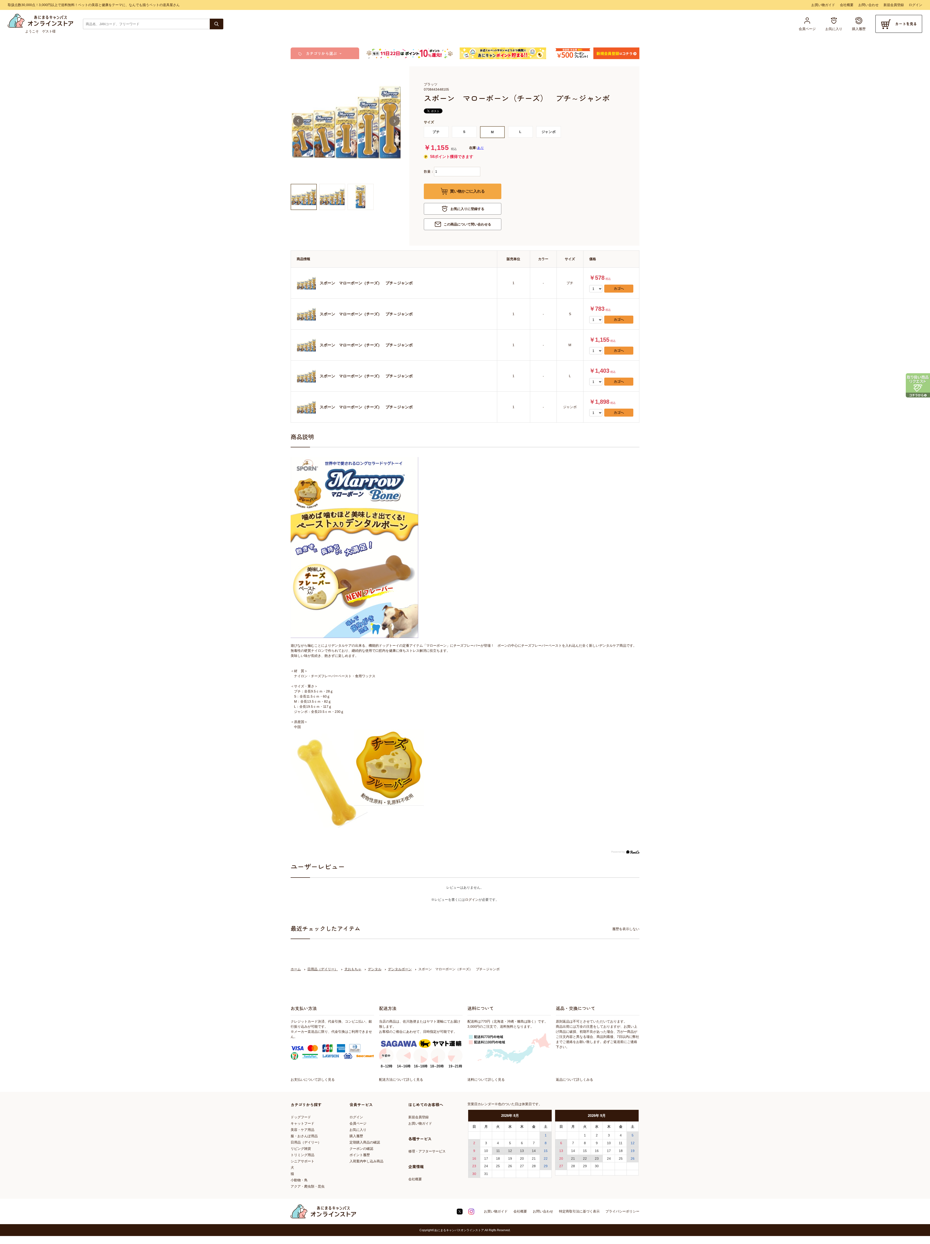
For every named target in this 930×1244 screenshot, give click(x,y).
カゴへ (619, 288)
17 (486, 1158)
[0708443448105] (304, 197)
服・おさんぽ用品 (304, 1136)
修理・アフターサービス (427, 1151)
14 (534, 1151)
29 (546, 1166)
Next (394, 121)
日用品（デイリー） (306, 1142)
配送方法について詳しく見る (401, 1079)
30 (474, 1174)
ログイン (915, 5)
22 (546, 1158)
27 (522, 1166)
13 (522, 1151)
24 (486, 1166)
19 (510, 1158)
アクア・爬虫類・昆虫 (308, 1186)
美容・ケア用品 (302, 1130)
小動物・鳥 (299, 1180)
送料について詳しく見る (486, 1079)
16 (474, 1158)
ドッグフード (301, 1117)
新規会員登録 (894, 5)
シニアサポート (302, 1161)
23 (474, 1166)
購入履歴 (356, 1136)
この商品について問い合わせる (467, 224)
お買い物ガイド (823, 5)
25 (498, 1166)
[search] (216, 24)
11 (498, 1151)
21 (534, 1158)
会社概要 (846, 5)
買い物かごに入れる (467, 191)
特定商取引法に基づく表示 (579, 1211)
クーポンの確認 (361, 1149)
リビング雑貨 (301, 1149)
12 (510, 1151)
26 (510, 1166)
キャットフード (302, 1123)
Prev (298, 121)
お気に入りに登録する (467, 209)
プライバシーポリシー (622, 1211)
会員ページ (357, 1123)
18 (498, 1158)
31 (486, 1174)
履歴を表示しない (625, 929)
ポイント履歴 (359, 1155)
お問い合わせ (868, 5)
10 (486, 1151)
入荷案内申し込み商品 (366, 1161)
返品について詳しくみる (574, 1079)
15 (546, 1151)
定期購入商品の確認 (364, 1142)
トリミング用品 (302, 1155)
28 (534, 1166)
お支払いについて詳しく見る (313, 1079)
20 (522, 1158)
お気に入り (357, 1130)
